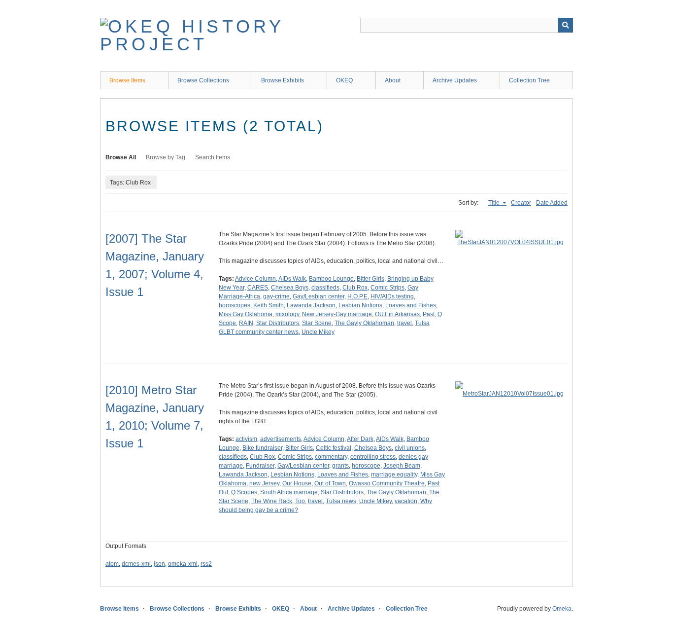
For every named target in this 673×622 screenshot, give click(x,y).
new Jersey (264, 483)
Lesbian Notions (360, 305)
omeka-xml (183, 563)
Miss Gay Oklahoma (245, 314)
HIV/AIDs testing (392, 296)
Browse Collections (203, 80)
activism (246, 439)
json (159, 563)
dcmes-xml (136, 563)
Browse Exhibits (282, 80)
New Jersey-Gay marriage (337, 314)
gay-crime (276, 296)
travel (404, 323)
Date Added (552, 202)
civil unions (410, 447)
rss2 (206, 563)
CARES (257, 287)
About (393, 80)
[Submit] (565, 25)
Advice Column (255, 278)
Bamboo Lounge (331, 278)
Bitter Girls (370, 278)
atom (112, 563)
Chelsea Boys (289, 287)
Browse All (120, 157)
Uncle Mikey (318, 332)
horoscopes (234, 305)
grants (340, 465)
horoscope (366, 465)
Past (429, 314)
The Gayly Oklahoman (364, 323)
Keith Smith (268, 305)
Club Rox (355, 287)
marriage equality (394, 474)
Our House (296, 483)
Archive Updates (455, 80)
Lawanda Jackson (311, 305)
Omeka (562, 608)
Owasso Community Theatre (387, 483)
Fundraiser (260, 465)
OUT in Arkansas (397, 314)
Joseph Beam (401, 465)
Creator (521, 202)
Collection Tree (529, 80)
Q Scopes (244, 492)
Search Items (212, 157)
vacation (406, 501)
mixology (287, 314)
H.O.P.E (357, 296)
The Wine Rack (271, 501)
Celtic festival (333, 447)
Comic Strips (387, 287)
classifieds (325, 287)
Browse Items (127, 80)
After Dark (360, 439)
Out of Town (330, 483)
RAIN (246, 323)
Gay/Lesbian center (318, 296)
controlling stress (373, 456)
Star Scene (317, 323)
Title (494, 202)
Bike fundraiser (262, 447)
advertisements (280, 439)
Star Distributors (277, 323)
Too (300, 501)
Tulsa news (341, 501)
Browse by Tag (165, 157)
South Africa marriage (289, 492)
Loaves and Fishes (410, 305)
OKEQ (344, 80)
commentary (331, 456)
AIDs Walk (292, 278)
